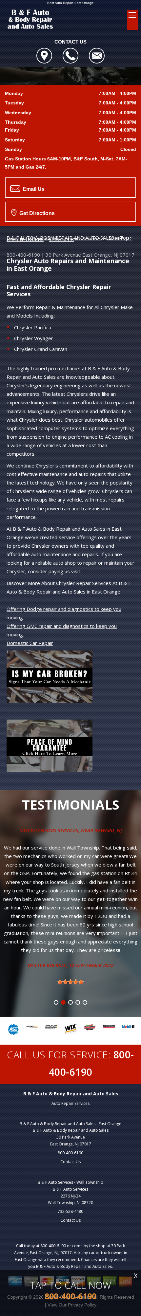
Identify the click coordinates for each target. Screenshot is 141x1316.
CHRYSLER (61, 239)
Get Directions (36, 213)
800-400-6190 (23, 254)
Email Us (33, 189)
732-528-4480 (70, 1211)
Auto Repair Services (70, 1103)
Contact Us (70, 1161)
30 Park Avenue (63, 254)
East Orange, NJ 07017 (108, 254)
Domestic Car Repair (30, 643)
